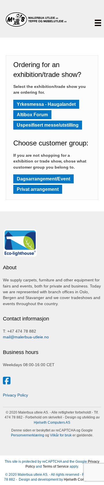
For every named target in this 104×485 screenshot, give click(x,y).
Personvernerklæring (27, 435)
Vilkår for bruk (60, 435)
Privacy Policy (15, 395)
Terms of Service (56, 466)
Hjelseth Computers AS (52, 423)
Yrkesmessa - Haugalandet (46, 104)
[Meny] (98, 23)
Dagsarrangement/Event (43, 178)
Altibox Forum (32, 114)
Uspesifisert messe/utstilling (48, 125)
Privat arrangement (38, 189)
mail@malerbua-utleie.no (26, 337)
